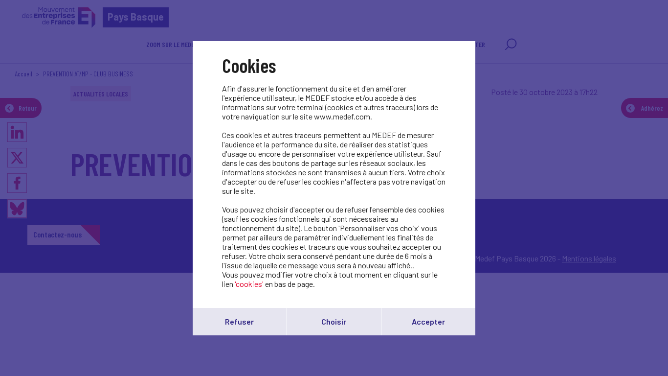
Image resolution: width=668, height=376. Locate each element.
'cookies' (249, 283)
